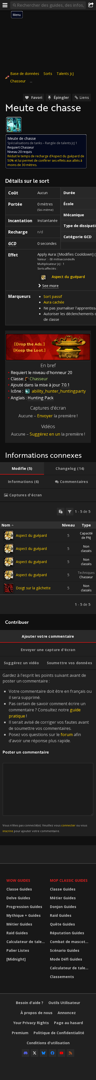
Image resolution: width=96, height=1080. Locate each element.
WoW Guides (18, 880)
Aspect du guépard (31, 535)
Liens (84, 97)
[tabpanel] (48, 558)
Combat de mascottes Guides (70, 941)
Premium (20, 1032)
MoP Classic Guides (69, 880)
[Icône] (14, 125)
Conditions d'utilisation (48, 1042)
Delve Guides (18, 897)
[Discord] (25, 1053)
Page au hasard (68, 1022)
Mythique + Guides (23, 915)
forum (67, 734)
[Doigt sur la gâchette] (9, 588)
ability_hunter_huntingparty (58, 391)
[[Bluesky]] (43, 1053)
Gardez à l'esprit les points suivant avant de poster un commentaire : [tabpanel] (47, 752)
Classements (62, 976)
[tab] (22, 468)
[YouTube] (61, 1053)
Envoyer (45, 416)
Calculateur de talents (26, 941)
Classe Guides (19, 889)
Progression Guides (24, 906)
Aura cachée (54, 302)
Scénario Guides (64, 950)
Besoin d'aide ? (29, 1002)
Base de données (24, 73)
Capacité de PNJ (86, 535)
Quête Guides (62, 924)
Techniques (86, 573)
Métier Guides (19, 924)
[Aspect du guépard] (9, 535)
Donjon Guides (63, 906)
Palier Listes (17, 950)
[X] (34, 1053)
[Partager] (91, 5)
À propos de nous (36, 1012)
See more (50, 285)
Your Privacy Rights (31, 1022)
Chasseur (18, 81)
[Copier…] (61, 511)
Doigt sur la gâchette (33, 587)
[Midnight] (16, 959)
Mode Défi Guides (66, 959)
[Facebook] (52, 1053)
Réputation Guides (67, 932)
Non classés (86, 548)
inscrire (8, 831)
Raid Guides (17, 932)
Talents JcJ (65, 73)
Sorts (48, 73)
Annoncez (67, 1012)
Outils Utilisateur (64, 1002)
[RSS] (70, 1053)
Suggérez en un (45, 434)
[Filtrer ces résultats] (69, 511)
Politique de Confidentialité (59, 1032)
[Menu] (5, 5)
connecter (68, 825)
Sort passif (53, 296)
